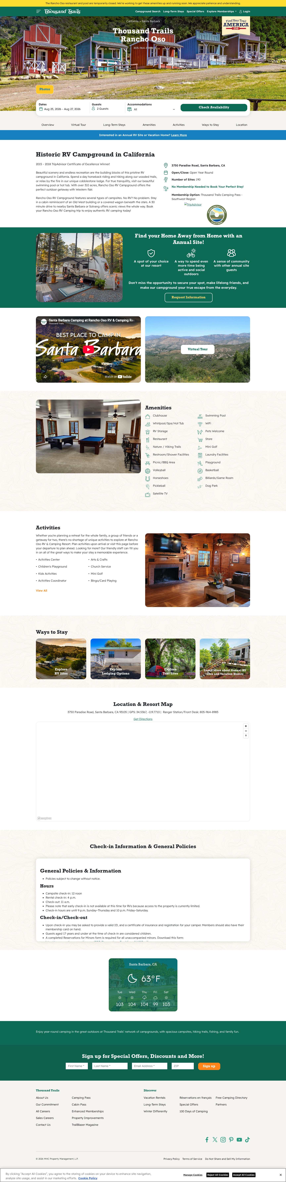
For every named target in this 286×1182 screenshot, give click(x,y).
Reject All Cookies (217, 1174)
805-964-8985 (143, 48)
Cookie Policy (87, 1178)
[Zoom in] (245, 726)
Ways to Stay (210, 124)
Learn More (179, 135)
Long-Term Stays (173, 11)
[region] (143, 771)
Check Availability (214, 107)
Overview (48, 124)
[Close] (280, 1175)
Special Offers (195, 11)
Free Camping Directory (231, 1097)
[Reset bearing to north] (245, 735)
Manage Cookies (192, 1174)
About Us (42, 1097)
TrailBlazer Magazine (85, 1124)
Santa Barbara (151, 21)
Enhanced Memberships (88, 1111)
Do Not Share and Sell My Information (227, 1158)
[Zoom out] (245, 730)
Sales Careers (45, 1118)
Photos (44, 89)
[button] (154, 109)
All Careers (43, 1111)
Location (241, 124)
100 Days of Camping (194, 1111)
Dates (43, 104)
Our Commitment (47, 1104)
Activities (179, 124)
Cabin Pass (79, 1104)
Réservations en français (196, 1097)
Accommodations (139, 104)
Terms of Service (192, 1158)
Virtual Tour (78, 124)
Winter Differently (155, 1111)
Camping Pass (81, 1097)
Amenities (149, 124)
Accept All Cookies (244, 1174)
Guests (96, 104)
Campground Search (147, 11)
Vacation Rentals (154, 1097)
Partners (221, 1104)
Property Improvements (88, 1118)
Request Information (189, 297)
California (132, 21)
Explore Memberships (221, 11)
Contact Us (43, 1124)
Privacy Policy (172, 1158)
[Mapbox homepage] (44, 818)
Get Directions (143, 719)
